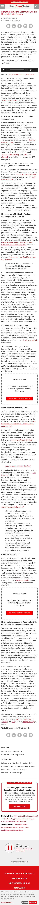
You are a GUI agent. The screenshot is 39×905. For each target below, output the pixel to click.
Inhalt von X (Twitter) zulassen (19, 398)
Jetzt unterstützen (19, 806)
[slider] (34, 69)
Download (30, 74)
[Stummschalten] (30, 70)
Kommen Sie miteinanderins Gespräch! (24, 850)
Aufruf (19, 859)
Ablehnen (25, 902)
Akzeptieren (32, 902)
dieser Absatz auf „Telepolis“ (12, 507)
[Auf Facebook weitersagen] (19, 27)
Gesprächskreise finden (19, 862)
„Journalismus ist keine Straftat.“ (18, 466)
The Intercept (17, 773)
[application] (19, 70)
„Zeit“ (25, 154)
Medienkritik (17, 751)
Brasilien (16, 763)
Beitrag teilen (8, 26)
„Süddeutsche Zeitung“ (10, 154)
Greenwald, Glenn (7, 766)
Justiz (3, 769)
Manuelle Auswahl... (7, 902)
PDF (14, 26)
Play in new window (16, 74)
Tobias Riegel (16, 20)
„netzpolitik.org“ (28, 722)
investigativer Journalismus (24, 766)
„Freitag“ (4, 722)
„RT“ (13, 722)
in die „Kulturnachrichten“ (26, 174)
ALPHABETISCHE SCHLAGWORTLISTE (19, 873)
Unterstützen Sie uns (19, 2)
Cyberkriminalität (26, 763)
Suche (36, 6)
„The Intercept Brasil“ (9, 100)
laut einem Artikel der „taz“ (21, 440)
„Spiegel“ (4, 157)
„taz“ (17, 719)
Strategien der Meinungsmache (12, 755)
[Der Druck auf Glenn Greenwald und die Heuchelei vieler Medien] (31, 27)
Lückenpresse (11, 769)
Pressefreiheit (6, 773)
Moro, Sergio (21, 769)
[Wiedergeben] (4, 70)
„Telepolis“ (27, 719)
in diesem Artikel (30, 340)
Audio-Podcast (6, 751)
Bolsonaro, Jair (6, 763)
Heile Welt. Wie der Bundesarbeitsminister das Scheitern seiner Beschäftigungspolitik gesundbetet (15, 827)
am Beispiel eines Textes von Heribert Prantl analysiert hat (18, 423)
